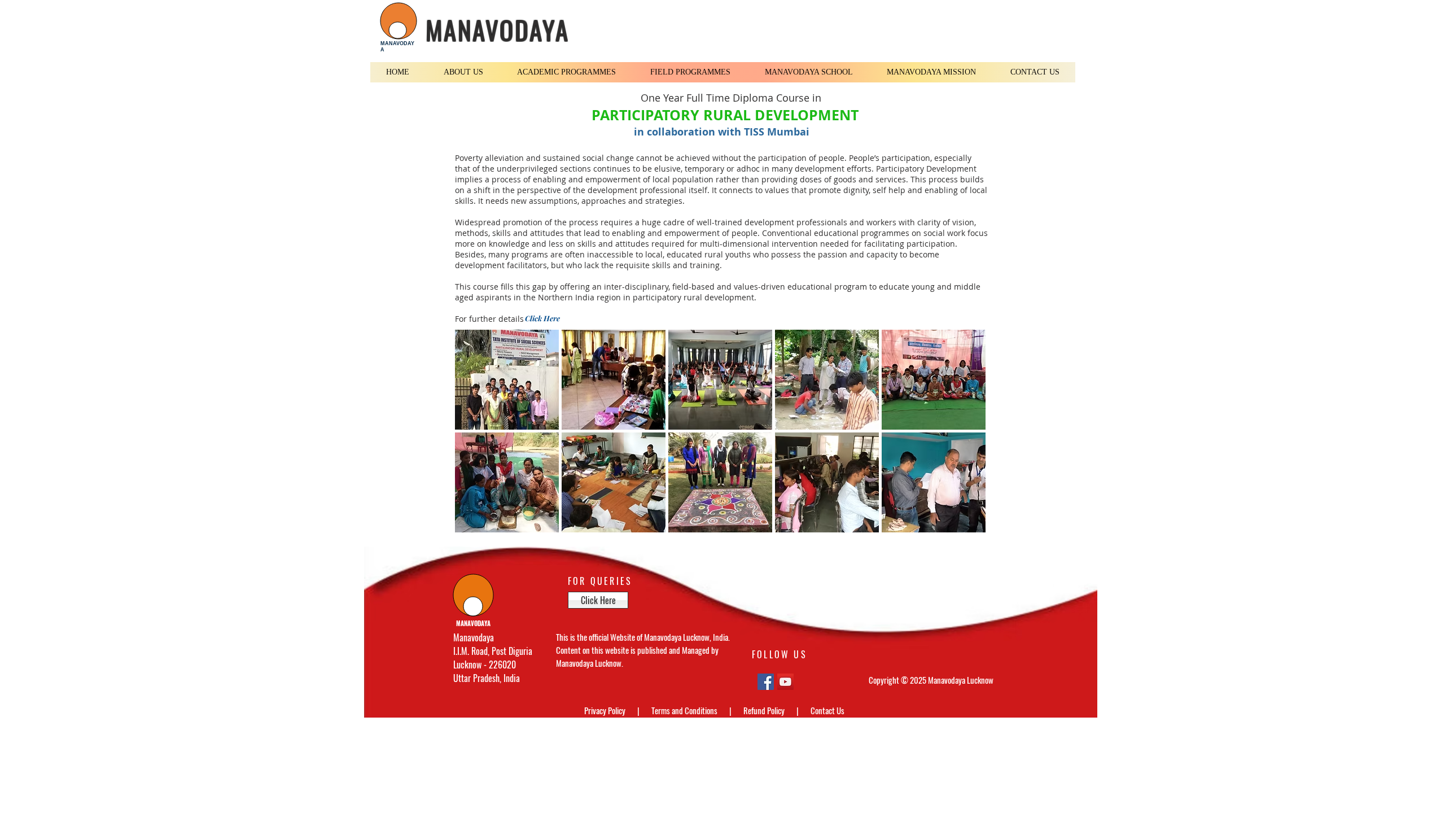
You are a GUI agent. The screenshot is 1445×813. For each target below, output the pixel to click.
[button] (464, 72)
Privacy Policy (605, 710)
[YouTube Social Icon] (785, 682)
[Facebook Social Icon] (765, 682)
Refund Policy (764, 710)
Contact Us (827, 710)
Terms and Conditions (685, 710)
